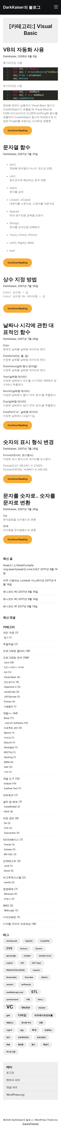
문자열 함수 (16, 147)
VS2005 (41, 1008)
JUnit (6, 865)
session (9, 984)
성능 (22, 1030)
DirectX (8, 742)
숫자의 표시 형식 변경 (28, 442)
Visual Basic (10, 677)
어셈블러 (8, 706)
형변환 (20, 1045)
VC (9, 1007)
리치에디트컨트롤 (43, 1015)
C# (5, 672)
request (36, 970)
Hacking (8, 757)
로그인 (10, 1072)
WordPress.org (15, 1094)
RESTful (8, 752)
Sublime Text (11, 788)
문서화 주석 (26, 1023)
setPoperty (26, 984)
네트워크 (8, 795)
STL (34, 992)
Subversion (10, 832)
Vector (25, 1007)
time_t (40, 999)
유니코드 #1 (10, 606)
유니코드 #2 (10, 599)
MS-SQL (8, 854)
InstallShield (10, 806)
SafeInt (44, 977)
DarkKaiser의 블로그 (22, 7)
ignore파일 (11, 956)
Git (5, 823)
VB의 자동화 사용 (23, 49)
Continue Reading (17, 130)
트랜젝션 (48, 1030)
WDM (7, 762)
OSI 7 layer (36, 963)
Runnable (29, 977)
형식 (33, 1045)
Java (6, 662)
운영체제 (8, 889)
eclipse (7, 783)
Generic (38, 949)
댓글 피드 (12, 1087)
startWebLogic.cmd (14, 992)
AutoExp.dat (11, 941)
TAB (28, 999)
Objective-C (10, 686)
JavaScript (9, 691)
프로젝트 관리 (11, 727)
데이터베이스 (11, 839)
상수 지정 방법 (20, 279)
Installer (27, 956)
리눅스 (7, 898)
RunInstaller (11, 977)
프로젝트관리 (23, 1037)
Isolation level (45, 956)
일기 (6, 637)
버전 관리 (8, 818)
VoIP (6, 767)
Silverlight (9, 747)
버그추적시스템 (12, 877)
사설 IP (9, 1030)
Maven (7, 732)
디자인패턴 (9, 917)
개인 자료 (8, 632)
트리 (8, 1037)
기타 (6, 771)
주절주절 (8, 644)
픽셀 (8, 1045)
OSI (22, 963)
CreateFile (45, 941)
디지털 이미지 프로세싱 (17, 923)
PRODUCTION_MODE (15, 970)
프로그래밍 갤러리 (14, 651)
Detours (23, 949)
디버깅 (7, 737)
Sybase (8, 849)
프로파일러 (41, 1037)
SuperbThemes (30, 1123)
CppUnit (28, 941)
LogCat (9, 963)
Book (6, 718)
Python (7, 701)
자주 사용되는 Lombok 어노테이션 (23, 580)
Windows (9, 893)
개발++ (7, 713)
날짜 (8, 1015)
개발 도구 (8, 778)
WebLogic (9, 910)
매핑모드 (10, 1023)
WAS (6, 905)
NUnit (7, 870)
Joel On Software (14, 723)
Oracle (7, 844)
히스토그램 (10, 1052)
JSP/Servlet (10, 696)
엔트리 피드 (13, 1080)
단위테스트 (9, 861)
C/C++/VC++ (11, 667)
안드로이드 (9, 682)
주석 (34, 1030)
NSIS (6, 811)
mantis (7, 882)
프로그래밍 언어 (12, 657)
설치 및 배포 (10, 801)
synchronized (12, 999)
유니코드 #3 (10, 591)
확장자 (46, 1045)
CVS (6, 828)
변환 (41, 1023)
